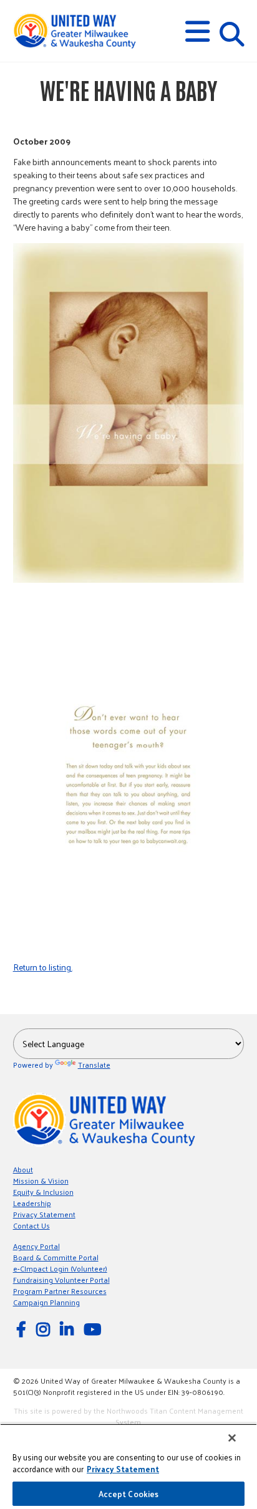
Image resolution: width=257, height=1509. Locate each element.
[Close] (232, 1438)
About (23, 1169)
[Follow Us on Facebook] (23, 1329)
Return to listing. (42, 967)
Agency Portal (36, 1246)
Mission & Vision (41, 1180)
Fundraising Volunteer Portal (61, 1279)
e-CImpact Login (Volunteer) (60, 1268)
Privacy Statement (44, 1214)
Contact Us (31, 1225)
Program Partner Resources (60, 1291)
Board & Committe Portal (56, 1257)
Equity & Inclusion (43, 1192)
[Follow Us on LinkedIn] (68, 1329)
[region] (128, 1466)
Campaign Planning (46, 1302)
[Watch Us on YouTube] (94, 1329)
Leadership (32, 1203)
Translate (94, 1064)
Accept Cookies (129, 1494)
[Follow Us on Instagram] (45, 1329)
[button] (197, 31)
